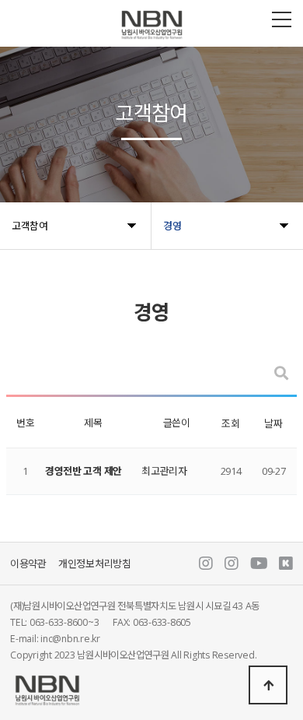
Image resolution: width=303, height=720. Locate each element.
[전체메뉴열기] (281, 19)
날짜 (273, 423)
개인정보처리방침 (94, 564)
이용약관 (28, 564)
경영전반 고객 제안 (83, 471)
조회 (230, 423)
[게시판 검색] (281, 373)
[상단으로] (268, 685)
